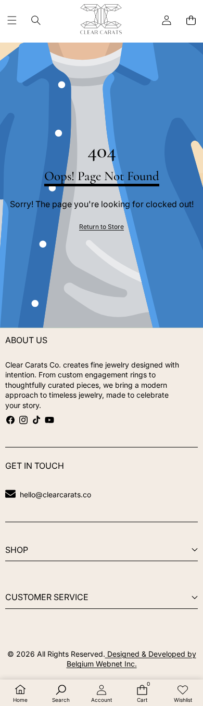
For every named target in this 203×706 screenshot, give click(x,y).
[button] (190, 20)
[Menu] (11, 20)
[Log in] (166, 20)
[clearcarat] (101, 20)
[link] (101, 227)
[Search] (36, 20)
